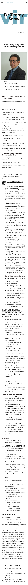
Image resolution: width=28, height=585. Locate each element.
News (17, 89)
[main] (14, 17)
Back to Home (22, 33)
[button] (2, 2)
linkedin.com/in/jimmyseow (17, 86)
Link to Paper (19, 400)
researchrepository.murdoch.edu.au (15, 581)
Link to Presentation (15, 442)
